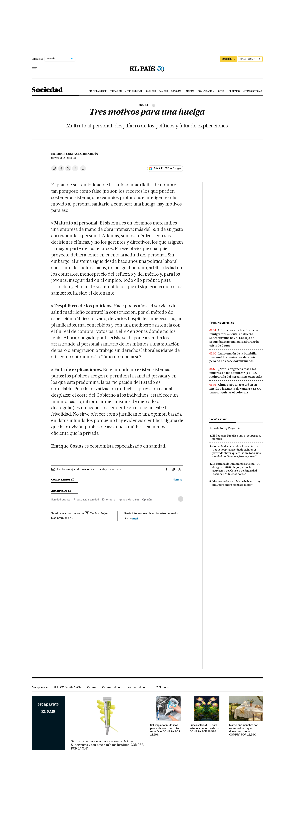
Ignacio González (129, 499)
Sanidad (163, 91)
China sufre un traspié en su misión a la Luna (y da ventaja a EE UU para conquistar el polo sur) (235, 388)
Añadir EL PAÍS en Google (167, 168)
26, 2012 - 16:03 (64, 158)
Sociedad (47, 90)
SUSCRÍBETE (228, 59)
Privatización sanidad (86, 499)
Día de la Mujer (98, 91)
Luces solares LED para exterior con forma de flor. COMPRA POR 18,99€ (205, 728)
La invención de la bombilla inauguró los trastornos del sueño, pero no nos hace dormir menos (233, 357)
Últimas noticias (252, 91)
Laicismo (190, 91)
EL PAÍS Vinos (160, 687)
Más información (61, 517)
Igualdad (151, 91)
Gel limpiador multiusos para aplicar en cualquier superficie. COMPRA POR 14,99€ (165, 730)
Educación (116, 91)
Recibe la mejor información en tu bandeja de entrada (89, 469)
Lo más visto (218, 419)
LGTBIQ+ (221, 91)
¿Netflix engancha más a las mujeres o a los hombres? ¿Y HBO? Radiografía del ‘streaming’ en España (235, 372)
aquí (135, 518)
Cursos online (111, 687)
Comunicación (206, 91)
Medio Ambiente (133, 91)
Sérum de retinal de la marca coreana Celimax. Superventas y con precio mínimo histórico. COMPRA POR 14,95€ (107, 745)
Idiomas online (135, 687)
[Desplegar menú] (35, 69)
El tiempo (234, 91)
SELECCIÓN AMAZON (67, 687)
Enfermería (108, 499)
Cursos (91, 687)
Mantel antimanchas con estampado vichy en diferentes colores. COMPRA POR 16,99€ (243, 730)
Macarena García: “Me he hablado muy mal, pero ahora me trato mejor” (236, 483)
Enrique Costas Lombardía (74, 154)
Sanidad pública (60, 499)
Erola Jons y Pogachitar (227, 428)
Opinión (147, 499)
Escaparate (39, 687)
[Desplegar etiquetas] (180, 499)
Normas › (178, 479)
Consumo (176, 91)
